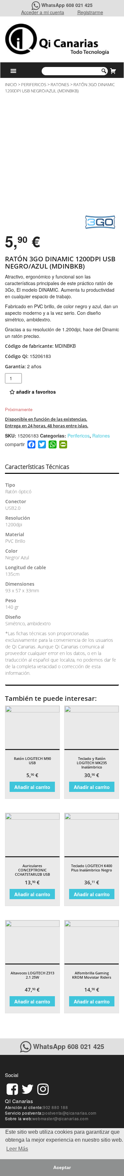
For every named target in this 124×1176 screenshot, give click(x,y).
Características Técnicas (37, 467)
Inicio (11, 84)
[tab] (43, 467)
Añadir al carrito (32, 787)
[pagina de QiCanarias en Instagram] (43, 1088)
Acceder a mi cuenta (42, 12)
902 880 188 (55, 1107)
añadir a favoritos (35, 391)
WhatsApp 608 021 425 (67, 5)
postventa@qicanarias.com (69, 1113)
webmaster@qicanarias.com (60, 1118)
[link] (12, 1088)
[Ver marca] (100, 221)
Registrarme (90, 12)
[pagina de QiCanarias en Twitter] (27, 1088)
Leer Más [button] (17, 1149)
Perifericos (33, 84)
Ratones (60, 84)
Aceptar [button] (62, 1167)
